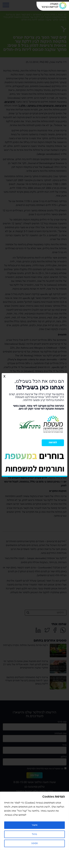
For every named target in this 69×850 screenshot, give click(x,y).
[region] (34, 821)
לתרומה (53, 442)
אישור (35, 825)
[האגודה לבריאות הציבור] (54, 5)
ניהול (34, 834)
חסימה (34, 843)
